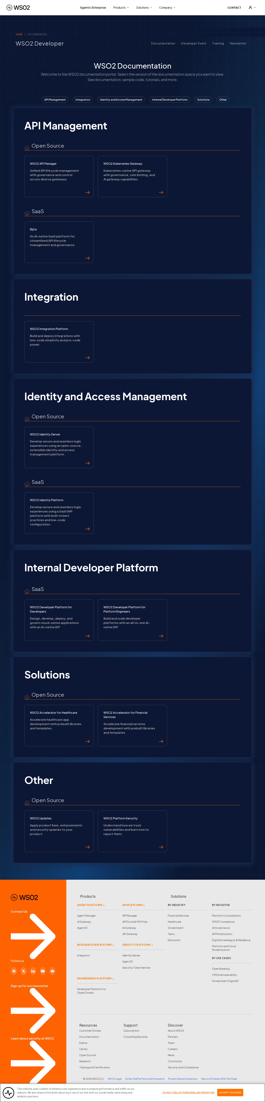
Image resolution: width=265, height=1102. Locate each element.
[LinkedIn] (33, 971)
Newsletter (238, 43)
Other (223, 99)
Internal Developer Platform (169, 99)
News (171, 1055)
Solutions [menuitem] (142, 7)
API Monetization (222, 933)
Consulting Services (135, 1036)
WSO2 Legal (115, 1078)
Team (171, 1042)
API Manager (129, 915)
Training (218, 43)
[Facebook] (14, 971)
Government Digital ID (225, 980)
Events (83, 1042)
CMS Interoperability (224, 974)
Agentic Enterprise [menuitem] (93, 7)
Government (176, 927)
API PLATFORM (132, 905)
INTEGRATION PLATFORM (94, 944)
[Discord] (52, 971)
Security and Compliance (183, 1067)
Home (19, 34)
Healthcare (174, 921)
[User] (252, 7)
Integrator (83, 955)
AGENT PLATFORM (89, 905)
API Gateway (130, 933)
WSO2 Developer (36, 43)
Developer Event (193, 43)
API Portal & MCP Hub (135, 921)
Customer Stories (90, 1030)
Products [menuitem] (119, 7)
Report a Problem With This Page (219, 1078)
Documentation (163, 43)
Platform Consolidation (226, 915)
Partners (173, 1036)
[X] (24, 971)
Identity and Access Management (121, 99)
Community (175, 1061)
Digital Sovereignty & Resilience (231, 940)
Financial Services (178, 915)
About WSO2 (176, 1030)
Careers (173, 1049)
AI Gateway (84, 921)
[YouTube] (43, 971)
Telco (171, 933)
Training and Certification (94, 1067)
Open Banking (220, 968)
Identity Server (131, 955)
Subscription (131, 1030)
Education (174, 940)
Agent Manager (86, 915)
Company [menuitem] (165, 7)
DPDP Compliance (223, 921)
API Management (55, 99)
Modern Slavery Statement (183, 1078)
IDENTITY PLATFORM (136, 944)
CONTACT (234, 7)
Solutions (203, 99)
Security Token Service (136, 967)
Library (83, 1049)
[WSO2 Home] (18, 7)
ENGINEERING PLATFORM (94, 978)
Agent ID (82, 927)
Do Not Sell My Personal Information (145, 1078)
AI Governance (221, 927)
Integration (83, 99)
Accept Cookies (230, 1092)
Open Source (87, 1055)
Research (85, 1061)
